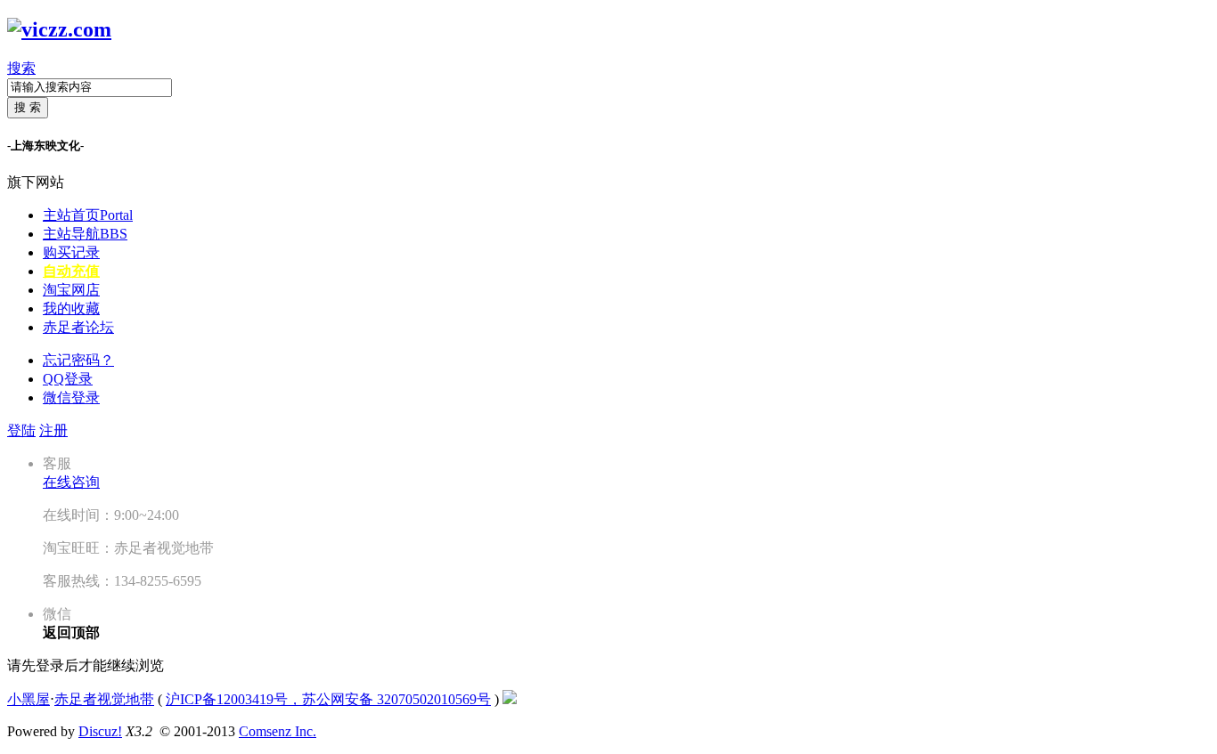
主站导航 (85, 233)
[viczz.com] (59, 29)
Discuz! (100, 731)
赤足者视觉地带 (104, 699)
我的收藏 (71, 308)
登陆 (21, 430)
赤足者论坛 (78, 327)
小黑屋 (28, 699)
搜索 (21, 68)
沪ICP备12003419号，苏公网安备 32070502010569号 (328, 699)
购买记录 (71, 252)
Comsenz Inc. (277, 731)
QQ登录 (68, 378)
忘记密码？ (78, 360)
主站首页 (88, 215)
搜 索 (27, 107)
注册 (53, 430)
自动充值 (71, 271)
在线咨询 (71, 482)
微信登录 (71, 397)
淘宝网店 (71, 289)
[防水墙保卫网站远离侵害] (509, 699)
